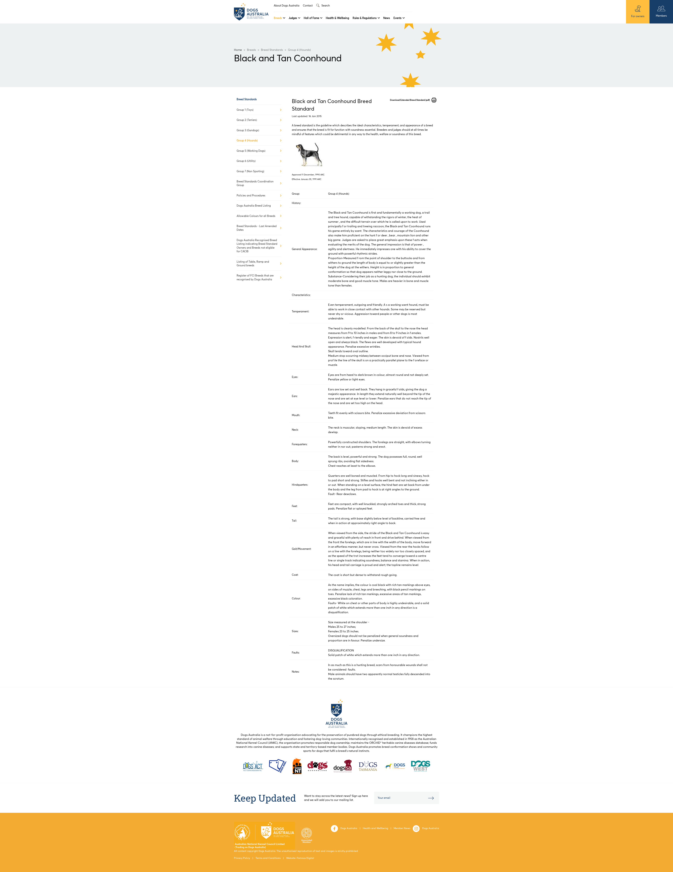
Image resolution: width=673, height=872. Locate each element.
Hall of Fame (311, 18)
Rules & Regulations (365, 18)
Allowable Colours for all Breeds (256, 216)
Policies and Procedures (251, 195)
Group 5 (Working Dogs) (251, 150)
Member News (402, 828)
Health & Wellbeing (337, 18)
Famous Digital (305, 858)
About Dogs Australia (286, 5)
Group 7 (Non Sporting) (250, 171)
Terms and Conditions (268, 858)
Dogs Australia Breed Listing (254, 205)
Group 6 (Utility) (246, 161)
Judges (293, 18)
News (386, 18)
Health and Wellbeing (375, 828)
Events (397, 18)
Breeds (278, 18)
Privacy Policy (242, 858)
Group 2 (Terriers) (247, 120)
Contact (308, 5)
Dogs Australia (348, 828)
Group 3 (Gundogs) (248, 130)
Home (238, 50)
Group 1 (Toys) (245, 109)
